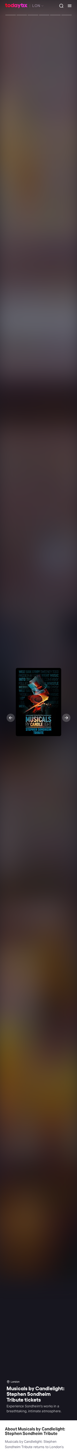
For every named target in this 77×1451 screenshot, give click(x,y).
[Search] (60, 5)
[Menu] (68, 5)
